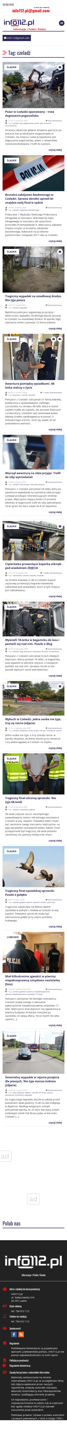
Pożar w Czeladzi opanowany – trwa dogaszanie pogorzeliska (29, 114)
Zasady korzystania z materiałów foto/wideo (29, 1372)
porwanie (28, 651)
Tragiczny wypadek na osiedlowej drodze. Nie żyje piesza (33, 298)
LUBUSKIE (13, 937)
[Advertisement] (33, 1429)
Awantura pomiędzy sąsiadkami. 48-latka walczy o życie (30, 385)
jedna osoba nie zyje (37, 730)
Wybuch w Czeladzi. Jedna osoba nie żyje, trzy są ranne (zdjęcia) (33, 721)
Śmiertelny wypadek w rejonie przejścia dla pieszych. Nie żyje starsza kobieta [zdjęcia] (32, 1081)
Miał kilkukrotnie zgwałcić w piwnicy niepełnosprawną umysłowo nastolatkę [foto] (32, 980)
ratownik (47, 123)
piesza (50, 1092)
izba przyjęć (24, 484)
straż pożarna (10, 125)
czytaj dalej (55, 149)
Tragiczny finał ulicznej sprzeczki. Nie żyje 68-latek (30, 800)
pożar (37, 123)
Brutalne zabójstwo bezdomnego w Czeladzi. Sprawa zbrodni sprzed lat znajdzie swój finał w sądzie (29, 198)
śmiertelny (19, 1095)
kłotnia (29, 902)
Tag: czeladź (19, 52)
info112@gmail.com (18, 38)
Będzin (28, 1092)
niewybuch (51, 730)
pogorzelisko (28, 123)
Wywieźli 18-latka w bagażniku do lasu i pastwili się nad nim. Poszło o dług (32, 642)
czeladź (16, 123)
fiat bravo (43, 1092)
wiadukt (40, 575)
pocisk (58, 730)
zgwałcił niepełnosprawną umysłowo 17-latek (23, 994)
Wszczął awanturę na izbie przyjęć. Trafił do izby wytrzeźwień (32, 475)
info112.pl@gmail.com (31, 10)
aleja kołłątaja (18, 1092)
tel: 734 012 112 (20, 1311)
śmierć (43, 902)
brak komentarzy (55, 120)
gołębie (23, 902)
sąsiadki (31, 395)
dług (21, 651)
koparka (33, 575)
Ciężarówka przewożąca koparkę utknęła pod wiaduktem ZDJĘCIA (33, 566)
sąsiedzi (36, 902)
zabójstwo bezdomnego (29, 210)
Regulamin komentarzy (19, 1365)
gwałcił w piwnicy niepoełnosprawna (35, 991)
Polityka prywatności (19, 1360)
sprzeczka (51, 902)
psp (41, 123)
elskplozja (24, 730)
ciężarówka (17, 575)
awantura (16, 395)
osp (21, 123)
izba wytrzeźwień (37, 484)
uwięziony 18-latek (40, 651)
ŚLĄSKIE (11, 67)
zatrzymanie (54, 651)
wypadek (23, 307)
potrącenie (9, 1095)
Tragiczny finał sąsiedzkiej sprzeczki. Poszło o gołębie (30, 893)
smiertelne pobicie (27, 809)
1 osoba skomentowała (52, 392)
